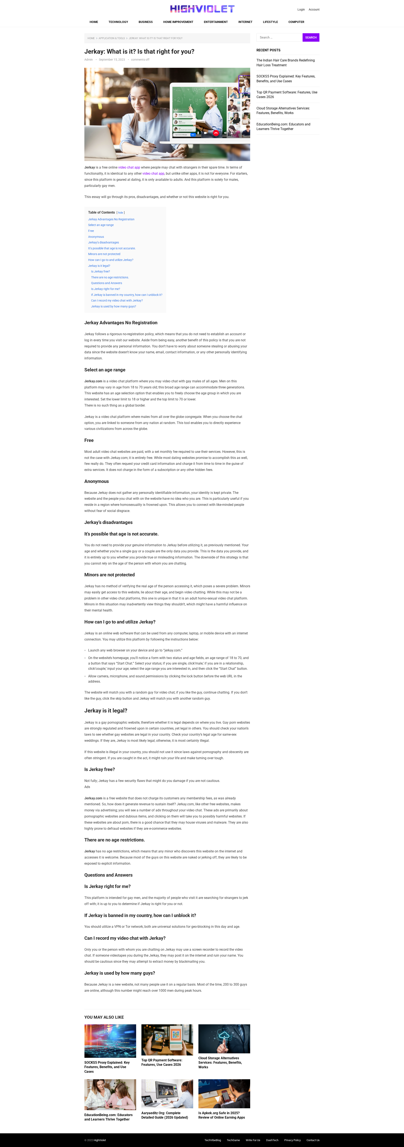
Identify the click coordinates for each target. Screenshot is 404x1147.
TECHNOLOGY (118, 22)
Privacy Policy (292, 1140)
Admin (88, 59)
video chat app (129, 167)
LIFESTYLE (270, 22)
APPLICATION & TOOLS (112, 38)
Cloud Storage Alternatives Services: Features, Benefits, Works (220, 1062)
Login (301, 9)
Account (314, 9)
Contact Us (313, 1140)
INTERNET (245, 22)
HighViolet (100, 1140)
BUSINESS (146, 22)
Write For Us (253, 1140)
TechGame (233, 1140)
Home (94, 22)
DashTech (272, 1140)
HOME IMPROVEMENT (178, 22)
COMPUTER (296, 22)
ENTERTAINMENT (216, 22)
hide (120, 212)
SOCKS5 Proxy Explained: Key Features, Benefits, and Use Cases (107, 1067)
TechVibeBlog (213, 1140)
